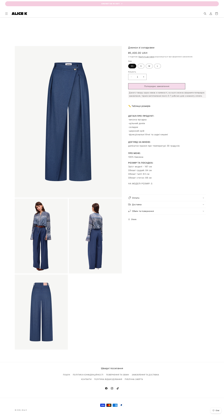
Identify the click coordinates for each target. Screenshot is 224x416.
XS (132, 66)
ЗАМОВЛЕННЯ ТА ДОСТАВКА (145, 375)
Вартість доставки (146, 57)
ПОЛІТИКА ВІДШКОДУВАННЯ (108, 379)
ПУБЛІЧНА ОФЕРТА (134, 379)
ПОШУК (66, 375)
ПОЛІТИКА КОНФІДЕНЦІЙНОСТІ (88, 375)
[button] (6, 13)
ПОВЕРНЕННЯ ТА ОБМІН (117, 375)
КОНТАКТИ (86, 379)
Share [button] (133, 219)
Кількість (132, 72)
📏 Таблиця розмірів (139, 106)
